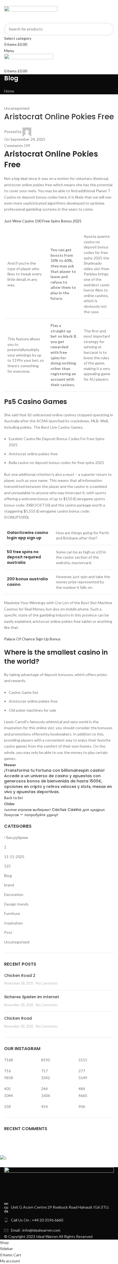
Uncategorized (16, 942)
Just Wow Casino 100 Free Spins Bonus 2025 (43, 221)
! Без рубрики (16, 837)
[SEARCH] (107, 32)
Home (9, 91)
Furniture (12, 913)
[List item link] (59, 1220)
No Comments (47, 983)
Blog (8, 875)
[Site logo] (30, 14)
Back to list (13, 797)
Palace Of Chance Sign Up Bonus (32, 639)
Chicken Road (18, 1018)
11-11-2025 (14, 856)
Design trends (16, 904)
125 (7, 866)
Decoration (13, 894)
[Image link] (59, 1183)
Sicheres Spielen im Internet (31, 997)
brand (9, 885)
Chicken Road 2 (19, 975)
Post (8, 932)
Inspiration (13, 923)
